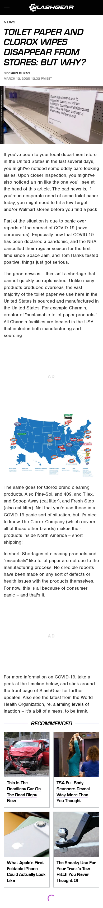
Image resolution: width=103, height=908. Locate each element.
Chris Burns (19, 73)
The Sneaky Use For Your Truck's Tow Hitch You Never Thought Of (76, 871)
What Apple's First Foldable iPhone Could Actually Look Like (26, 871)
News (9, 22)
